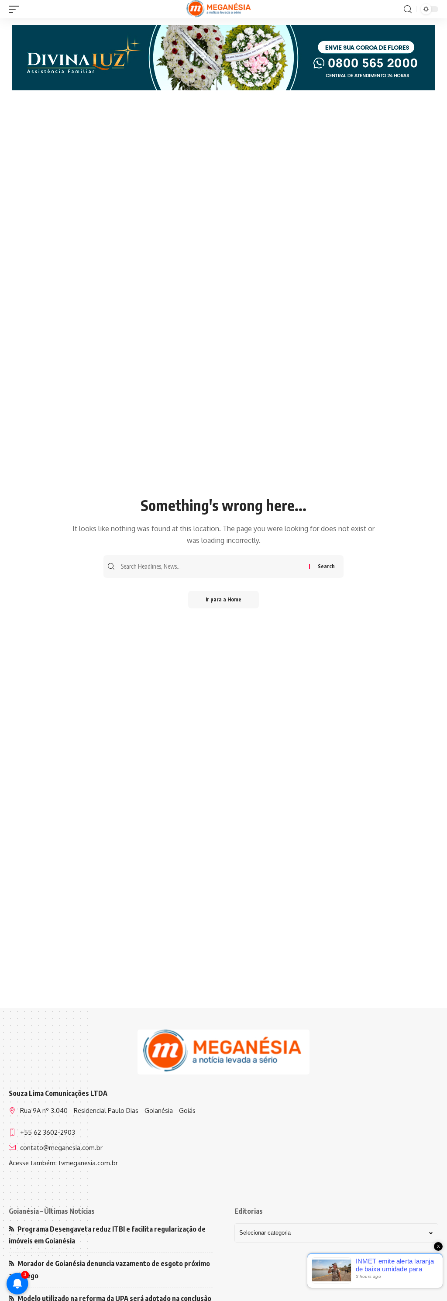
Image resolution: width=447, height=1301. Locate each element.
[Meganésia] (219, 9)
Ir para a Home (223, 599)
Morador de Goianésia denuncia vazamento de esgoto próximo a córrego (109, 1269)
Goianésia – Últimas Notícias (52, 1211)
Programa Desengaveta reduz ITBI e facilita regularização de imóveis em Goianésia (107, 1235)
